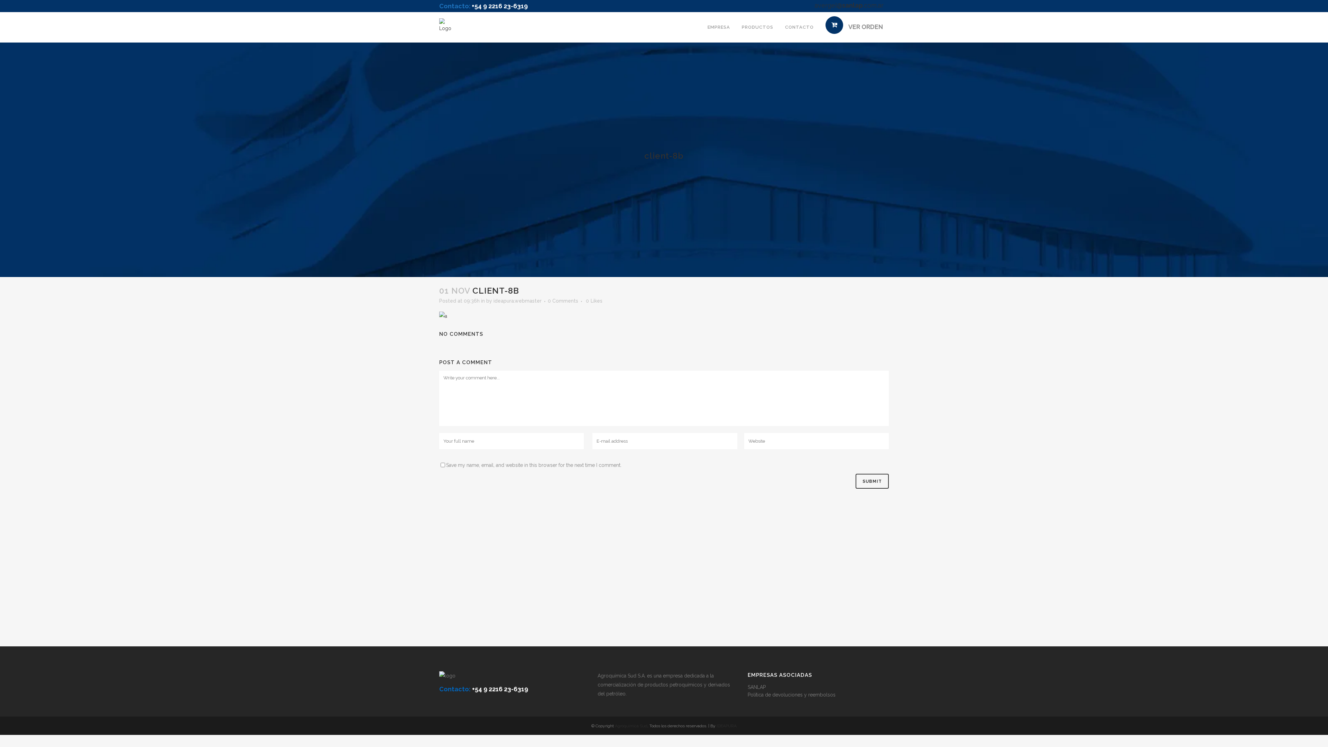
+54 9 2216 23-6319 (500, 6)
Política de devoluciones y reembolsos (792, 695)
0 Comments (563, 301)
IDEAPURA (727, 725)
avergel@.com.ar (849, 5)
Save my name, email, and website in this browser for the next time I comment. (533, 465)
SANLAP (757, 687)
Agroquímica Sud (631, 725)
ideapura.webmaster (518, 301)
